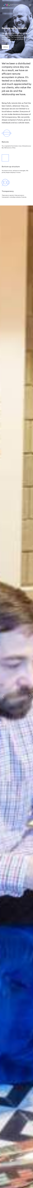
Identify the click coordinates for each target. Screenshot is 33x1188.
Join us (5, 47)
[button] (30, 5)
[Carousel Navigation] (16, 696)
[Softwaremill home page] (13, 5)
